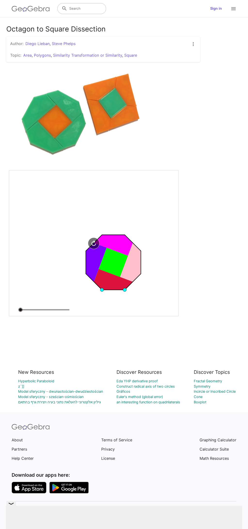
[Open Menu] (233, 9)
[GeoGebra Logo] (31, 9)
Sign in (216, 8)
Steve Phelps (64, 43)
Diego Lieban (37, 43)
